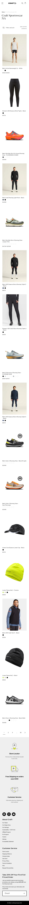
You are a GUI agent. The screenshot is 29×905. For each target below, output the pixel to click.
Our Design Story (6, 825)
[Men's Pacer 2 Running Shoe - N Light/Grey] (13, 720)
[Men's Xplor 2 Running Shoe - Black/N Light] (13, 463)
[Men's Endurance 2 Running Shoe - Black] (3, 376)
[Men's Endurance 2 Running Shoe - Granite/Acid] (11, 376)
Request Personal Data (7, 868)
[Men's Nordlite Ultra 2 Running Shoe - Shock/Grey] (13, 244)
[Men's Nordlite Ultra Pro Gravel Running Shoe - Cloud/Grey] (7, 157)
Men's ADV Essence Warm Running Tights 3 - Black (14, 285)
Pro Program (5, 834)
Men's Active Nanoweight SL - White (12, 68)
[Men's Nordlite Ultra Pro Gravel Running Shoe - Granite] (3, 157)
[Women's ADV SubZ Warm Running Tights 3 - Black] (3, 332)
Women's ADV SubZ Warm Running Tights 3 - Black (14, 329)
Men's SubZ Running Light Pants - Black (13, 197)
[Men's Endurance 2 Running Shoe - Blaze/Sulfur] (9, 376)
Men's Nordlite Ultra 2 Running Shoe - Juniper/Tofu (12, 241)
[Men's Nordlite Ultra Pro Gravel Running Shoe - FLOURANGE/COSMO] (9, 157)
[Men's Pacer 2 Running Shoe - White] (3, 720)
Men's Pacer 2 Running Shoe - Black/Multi (13, 718)
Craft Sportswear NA (11, 12)
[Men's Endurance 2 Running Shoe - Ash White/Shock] (17, 376)
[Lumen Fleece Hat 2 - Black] (7, 592)
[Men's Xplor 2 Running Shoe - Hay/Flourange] (11, 463)
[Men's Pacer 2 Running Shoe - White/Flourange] (7, 720)
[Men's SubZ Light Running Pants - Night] (3, 199)
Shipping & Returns (7, 854)
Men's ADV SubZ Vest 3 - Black (10, 633)
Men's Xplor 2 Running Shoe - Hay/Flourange (10, 504)
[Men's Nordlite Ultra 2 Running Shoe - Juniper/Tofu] (11, 244)
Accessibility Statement (8, 841)
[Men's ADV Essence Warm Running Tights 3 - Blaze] (3, 288)
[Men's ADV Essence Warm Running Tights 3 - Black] (5, 288)
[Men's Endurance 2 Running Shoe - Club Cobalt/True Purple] (15, 376)
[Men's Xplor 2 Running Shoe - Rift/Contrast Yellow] (5, 463)
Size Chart (4, 858)
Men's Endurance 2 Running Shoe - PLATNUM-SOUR (11, 373)
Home (3, 12)
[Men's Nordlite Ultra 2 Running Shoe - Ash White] (9, 244)
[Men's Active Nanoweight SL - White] (3, 70)
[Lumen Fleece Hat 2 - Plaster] (5, 592)
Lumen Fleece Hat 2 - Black (9, 675)
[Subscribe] (24, 893)
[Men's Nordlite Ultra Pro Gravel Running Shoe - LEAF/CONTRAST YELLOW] (5, 157)
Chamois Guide (6, 856)
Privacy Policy (5, 861)
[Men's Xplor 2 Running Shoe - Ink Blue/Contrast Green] (7, 463)
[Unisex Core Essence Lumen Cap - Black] (3, 550)
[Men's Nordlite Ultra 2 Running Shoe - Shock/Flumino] (5, 244)
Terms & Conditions (7, 863)
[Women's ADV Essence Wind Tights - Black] (3, 113)
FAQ (3, 865)
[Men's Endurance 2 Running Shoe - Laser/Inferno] (7, 376)
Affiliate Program (6, 832)
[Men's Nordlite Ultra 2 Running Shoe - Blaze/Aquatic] (7, 244)
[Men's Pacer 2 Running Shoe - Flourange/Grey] (15, 720)
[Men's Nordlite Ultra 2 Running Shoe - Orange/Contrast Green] (3, 244)
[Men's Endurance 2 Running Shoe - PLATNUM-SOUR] (13, 376)
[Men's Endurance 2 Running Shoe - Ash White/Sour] (5, 376)
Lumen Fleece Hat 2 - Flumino (10, 590)
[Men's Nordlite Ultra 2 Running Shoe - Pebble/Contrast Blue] (15, 244)
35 (20, 732)
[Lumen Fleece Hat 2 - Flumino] (3, 592)
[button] (2, 3)
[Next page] (24, 732)
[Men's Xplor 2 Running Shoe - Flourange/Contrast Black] (9, 463)
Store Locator (5, 851)
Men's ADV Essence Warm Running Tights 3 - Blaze (14, 417)
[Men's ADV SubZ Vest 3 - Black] (3, 635)
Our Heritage (5, 827)
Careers (4, 837)
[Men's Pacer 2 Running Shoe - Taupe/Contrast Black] (11, 720)
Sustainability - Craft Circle (8, 829)
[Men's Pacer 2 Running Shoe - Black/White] (9, 720)
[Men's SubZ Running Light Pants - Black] (5, 199)
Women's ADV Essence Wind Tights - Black (14, 111)
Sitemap (4, 839)
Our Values (5, 822)
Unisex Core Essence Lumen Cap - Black (13, 547)
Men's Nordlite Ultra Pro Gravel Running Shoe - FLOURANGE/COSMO (13, 154)
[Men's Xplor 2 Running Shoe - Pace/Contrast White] (3, 463)
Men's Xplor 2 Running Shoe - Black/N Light (14, 461)
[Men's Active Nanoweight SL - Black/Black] (5, 70)
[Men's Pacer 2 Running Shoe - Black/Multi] (5, 720)
